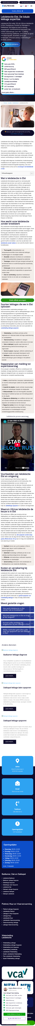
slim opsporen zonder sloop (24, 535)
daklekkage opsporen (12, 506)
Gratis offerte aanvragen (17, 300)
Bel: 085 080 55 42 (15, 1018)
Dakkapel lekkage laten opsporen (17, 687)
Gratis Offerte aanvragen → (17, 134)
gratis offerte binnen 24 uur (8, 539)
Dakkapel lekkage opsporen (15, 720)
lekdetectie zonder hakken (8, 243)
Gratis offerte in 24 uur (13, 1014)
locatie (9, 103)
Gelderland (15, 103)
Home (5, 103)
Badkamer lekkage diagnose (15, 654)
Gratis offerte (16, 11)
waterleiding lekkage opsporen (10, 328)
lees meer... (9, 676)
